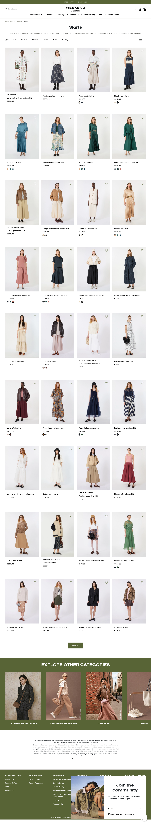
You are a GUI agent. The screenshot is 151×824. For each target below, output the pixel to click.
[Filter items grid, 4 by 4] (140, 40)
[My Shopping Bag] (144, 9)
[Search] (130, 9)
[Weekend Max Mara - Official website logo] (75, 9)
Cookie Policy (58, 783)
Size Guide (9, 790)
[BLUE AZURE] (13, 169)
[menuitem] (37, 16)
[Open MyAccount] (137, 9)
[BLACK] (46, 235)
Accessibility (58, 804)
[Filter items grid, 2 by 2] (144, 40)
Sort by (65, 40)
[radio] (79, 102)
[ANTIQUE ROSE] (7, 169)
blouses (100, 745)
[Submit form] (140, 809)
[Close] (142, 780)
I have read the (122, 814)
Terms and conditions (62, 779)
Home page (9, 21)
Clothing (19, 21)
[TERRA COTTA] (120, 169)
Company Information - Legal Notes (62, 795)
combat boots (100, 749)
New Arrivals (12, 40)
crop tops (111, 745)
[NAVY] (82, 102)
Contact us (9, 779)
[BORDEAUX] (46, 368)
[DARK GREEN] (10, 169)
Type (46, 40)
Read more (75, 759)
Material (35, 40)
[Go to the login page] (134, 9)
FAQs (7, 787)
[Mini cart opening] (147, 9)
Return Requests (36, 783)
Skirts (26, 21)
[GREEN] (82, 434)
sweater (83, 749)
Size (55, 40)
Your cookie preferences (63, 790)
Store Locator (34, 779)
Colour (24, 40)
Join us (56, 800)
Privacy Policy (58, 787)
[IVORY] (79, 102)
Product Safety (11, 783)
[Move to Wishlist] (35, 51)
